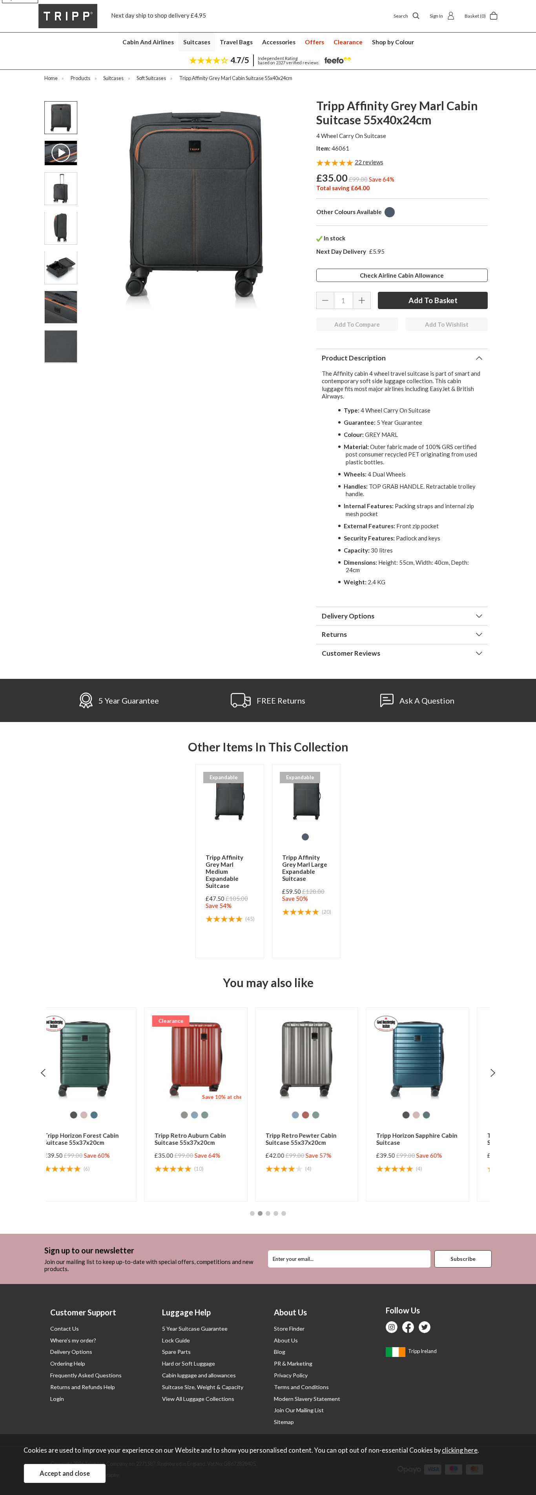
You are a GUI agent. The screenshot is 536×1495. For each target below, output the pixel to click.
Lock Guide (176, 1340)
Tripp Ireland (422, 1351)
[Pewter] (90, 1115)
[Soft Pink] (322, 1115)
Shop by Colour (393, 41)
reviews (369, 162)
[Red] (211, 1115)
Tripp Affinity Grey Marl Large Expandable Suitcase (304, 868)
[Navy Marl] (390, 212)
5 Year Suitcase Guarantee (195, 1328)
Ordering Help (67, 1363)
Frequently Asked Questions (86, 1375)
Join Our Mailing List (299, 1410)
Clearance (348, 41)
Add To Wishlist (447, 324)
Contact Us (64, 1328)
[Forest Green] (332, 1115)
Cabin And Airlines (148, 41)
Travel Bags (236, 41)
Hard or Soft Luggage (188, 1363)
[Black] (311, 1115)
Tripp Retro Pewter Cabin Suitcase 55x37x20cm (206, 1139)
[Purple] (438, 1115)
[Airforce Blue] (100, 1115)
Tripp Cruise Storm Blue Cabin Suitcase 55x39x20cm (434, 1139)
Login (57, 1398)
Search (401, 16)
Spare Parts (176, 1351)
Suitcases (196, 41)
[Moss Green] (110, 1115)
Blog (279, 1351)
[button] (252, 1213)
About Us (286, 1340)
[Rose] (428, 1115)
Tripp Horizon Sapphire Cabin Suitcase (322, 1139)
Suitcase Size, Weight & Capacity (202, 1387)
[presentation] (42, 1072)
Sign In (436, 16)
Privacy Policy (291, 1375)
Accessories (278, 41)
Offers (314, 41)
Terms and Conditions (301, 1387)
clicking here (460, 1450)
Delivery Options (71, 1351)
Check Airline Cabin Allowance (402, 275)
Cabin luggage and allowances (199, 1375)
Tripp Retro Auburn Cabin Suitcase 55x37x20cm (96, 1139)
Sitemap (284, 1422)
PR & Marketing (293, 1363)
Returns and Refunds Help (82, 1387)
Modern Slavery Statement (307, 1398)
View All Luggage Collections (198, 1398)
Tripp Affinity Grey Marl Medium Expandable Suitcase (224, 871)
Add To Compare (357, 324)
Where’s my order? (73, 1340)
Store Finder (289, 1328)
